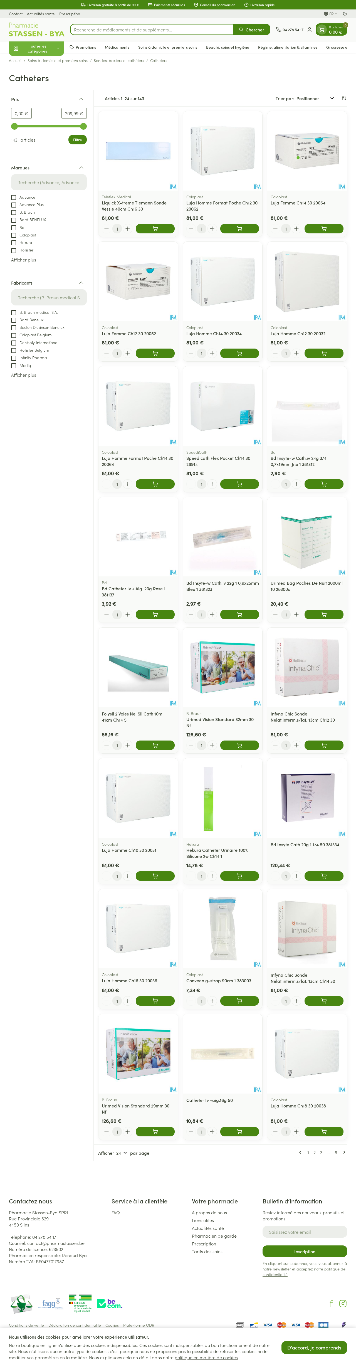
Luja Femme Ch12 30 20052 (129, 333)
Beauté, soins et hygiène (227, 47)
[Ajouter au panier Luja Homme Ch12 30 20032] (324, 353)
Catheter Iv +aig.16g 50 (209, 1100)
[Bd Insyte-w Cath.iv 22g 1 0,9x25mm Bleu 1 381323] (223, 537)
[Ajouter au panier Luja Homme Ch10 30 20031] (155, 876)
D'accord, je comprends (314, 1347)
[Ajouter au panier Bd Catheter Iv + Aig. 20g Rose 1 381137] (155, 614)
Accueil (15, 60)
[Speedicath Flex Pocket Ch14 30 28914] (223, 406)
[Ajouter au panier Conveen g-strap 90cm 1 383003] (239, 1001)
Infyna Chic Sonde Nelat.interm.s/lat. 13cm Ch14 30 (303, 978)
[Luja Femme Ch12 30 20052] (138, 281)
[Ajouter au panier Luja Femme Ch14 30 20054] (324, 228)
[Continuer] (343, 1152)
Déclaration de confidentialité (74, 1325)
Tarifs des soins (207, 1251)
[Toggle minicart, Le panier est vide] (322, 29)
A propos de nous (209, 1212)
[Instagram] (343, 1303)
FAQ (116, 1212)
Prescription (69, 13)
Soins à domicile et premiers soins (167, 47)
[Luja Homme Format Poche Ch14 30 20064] (138, 406)
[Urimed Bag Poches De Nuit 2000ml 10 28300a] (307, 537)
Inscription (304, 1251)
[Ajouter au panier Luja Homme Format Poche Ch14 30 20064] (155, 484)
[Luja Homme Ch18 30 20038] (307, 1054)
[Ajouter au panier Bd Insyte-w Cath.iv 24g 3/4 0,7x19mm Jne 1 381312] (324, 484)
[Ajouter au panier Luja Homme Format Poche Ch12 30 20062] (239, 228)
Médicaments (117, 47)
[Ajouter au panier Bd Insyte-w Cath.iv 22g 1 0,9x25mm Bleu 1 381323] (239, 614)
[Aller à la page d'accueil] (37, 29)
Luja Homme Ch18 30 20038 (298, 1105)
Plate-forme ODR (138, 1325)
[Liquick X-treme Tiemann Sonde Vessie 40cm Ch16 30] (138, 151)
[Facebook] (331, 1303)
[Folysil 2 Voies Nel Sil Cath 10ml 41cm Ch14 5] (138, 667)
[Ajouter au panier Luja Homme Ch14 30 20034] (239, 353)
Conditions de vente (26, 1325)
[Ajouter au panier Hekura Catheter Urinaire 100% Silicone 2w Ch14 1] (239, 876)
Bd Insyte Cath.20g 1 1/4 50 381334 (305, 844)
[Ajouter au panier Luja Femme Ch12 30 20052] (155, 353)
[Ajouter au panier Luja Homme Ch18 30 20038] (324, 1131)
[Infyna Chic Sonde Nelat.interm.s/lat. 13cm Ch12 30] (307, 667)
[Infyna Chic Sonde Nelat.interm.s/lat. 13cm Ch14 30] (307, 929)
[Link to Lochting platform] (343, 1325)
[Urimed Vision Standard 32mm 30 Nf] (223, 667)
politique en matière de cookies (206, 1357)
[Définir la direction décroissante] (343, 98)
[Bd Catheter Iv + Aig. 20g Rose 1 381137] (138, 537)
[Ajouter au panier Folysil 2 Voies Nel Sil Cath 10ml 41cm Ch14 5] (155, 745)
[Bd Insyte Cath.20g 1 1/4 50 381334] (307, 798)
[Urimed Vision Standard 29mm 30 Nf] (138, 1054)
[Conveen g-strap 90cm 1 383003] (223, 929)
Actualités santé (41, 13)
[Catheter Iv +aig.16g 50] (223, 1054)
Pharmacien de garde (214, 1236)
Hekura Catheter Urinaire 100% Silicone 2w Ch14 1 (217, 853)
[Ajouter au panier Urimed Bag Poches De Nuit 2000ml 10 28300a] (324, 614)
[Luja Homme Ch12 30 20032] (307, 281)
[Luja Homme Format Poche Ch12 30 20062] (223, 151)
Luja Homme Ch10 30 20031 (129, 850)
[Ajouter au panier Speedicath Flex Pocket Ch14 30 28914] (239, 484)
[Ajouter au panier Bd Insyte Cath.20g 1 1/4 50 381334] (324, 876)
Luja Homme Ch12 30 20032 (298, 333)
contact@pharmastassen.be (56, 1243)
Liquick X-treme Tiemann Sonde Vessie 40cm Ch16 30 (134, 205)
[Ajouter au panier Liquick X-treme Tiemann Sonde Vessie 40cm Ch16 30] (155, 228)
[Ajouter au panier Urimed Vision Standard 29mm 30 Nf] (155, 1131)
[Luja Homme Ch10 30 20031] (138, 798)
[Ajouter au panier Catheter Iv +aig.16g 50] (239, 1131)
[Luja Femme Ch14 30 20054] (307, 151)
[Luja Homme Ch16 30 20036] (138, 929)
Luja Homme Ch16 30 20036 (129, 980)
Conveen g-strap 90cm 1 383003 (218, 980)
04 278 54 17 (44, 1237)
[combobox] (151, 29)
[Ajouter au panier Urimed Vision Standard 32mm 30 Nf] (239, 745)
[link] (301, 1152)
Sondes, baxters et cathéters (119, 60)
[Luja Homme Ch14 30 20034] (223, 281)
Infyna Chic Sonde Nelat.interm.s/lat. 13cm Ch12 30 (303, 716)
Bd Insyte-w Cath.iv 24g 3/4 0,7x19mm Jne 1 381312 (299, 461)
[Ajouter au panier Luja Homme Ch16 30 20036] (155, 1001)
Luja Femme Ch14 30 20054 (298, 202)
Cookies (112, 1325)
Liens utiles (203, 1220)
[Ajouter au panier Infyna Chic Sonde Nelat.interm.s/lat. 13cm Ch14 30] (324, 1001)
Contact (16, 13)
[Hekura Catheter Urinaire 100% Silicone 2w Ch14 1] (223, 798)
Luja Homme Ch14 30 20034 (214, 333)
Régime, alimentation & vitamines (287, 47)
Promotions (86, 47)
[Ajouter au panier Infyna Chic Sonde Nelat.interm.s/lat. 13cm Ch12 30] (324, 745)
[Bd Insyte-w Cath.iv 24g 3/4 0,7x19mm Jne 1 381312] (307, 406)
